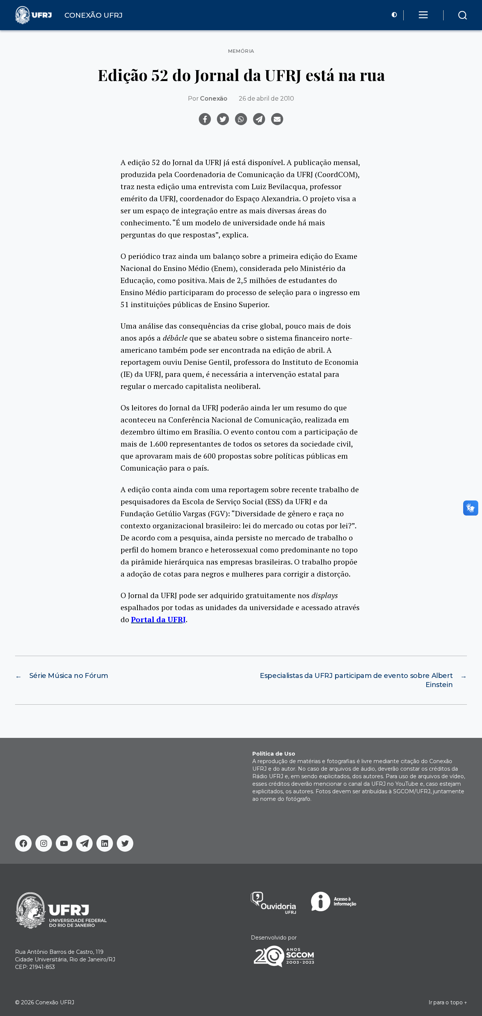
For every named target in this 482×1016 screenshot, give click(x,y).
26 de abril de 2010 (266, 98)
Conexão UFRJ (54, 1002)
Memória (241, 51)
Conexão (213, 98)
